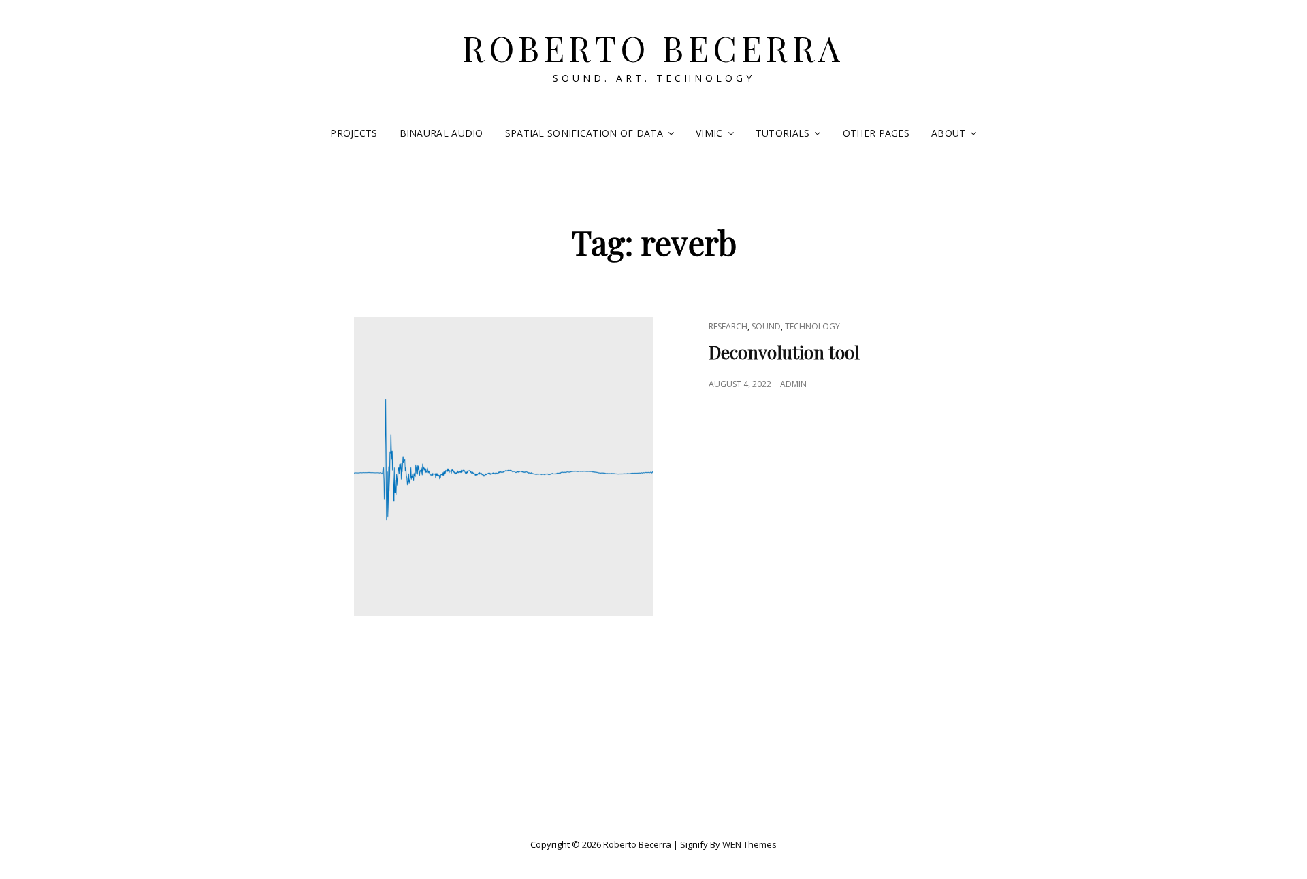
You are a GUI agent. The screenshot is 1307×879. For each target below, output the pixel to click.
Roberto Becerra (653, 48)
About (948, 133)
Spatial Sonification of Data (584, 133)
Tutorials (783, 133)
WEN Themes (749, 844)
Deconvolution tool (784, 352)
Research (728, 326)
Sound (766, 326)
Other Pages (876, 133)
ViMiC (709, 133)
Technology (812, 326)
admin (793, 384)
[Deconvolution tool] (504, 466)
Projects (353, 133)
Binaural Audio (441, 133)
